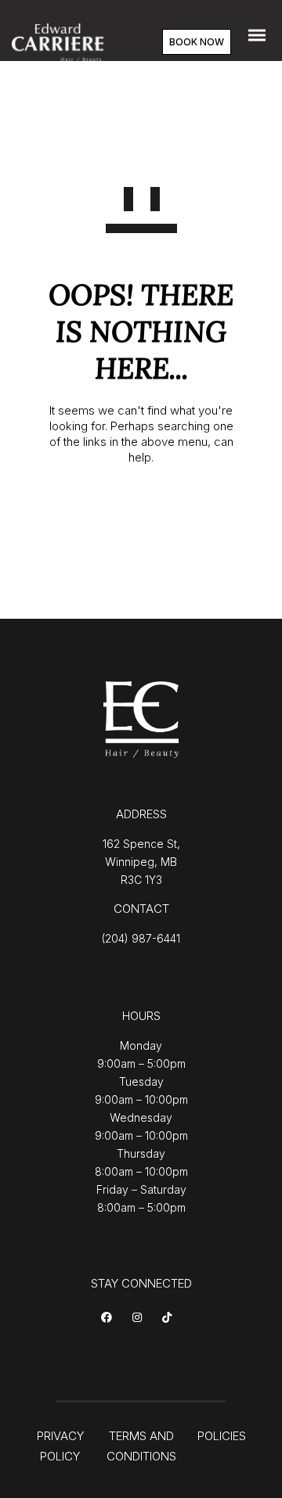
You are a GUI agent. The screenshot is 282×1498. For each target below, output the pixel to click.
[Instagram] (140, 1318)
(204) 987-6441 (141, 938)
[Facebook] (109, 1318)
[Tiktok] (170, 1318)
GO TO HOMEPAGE (141, 509)
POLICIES (221, 1435)
